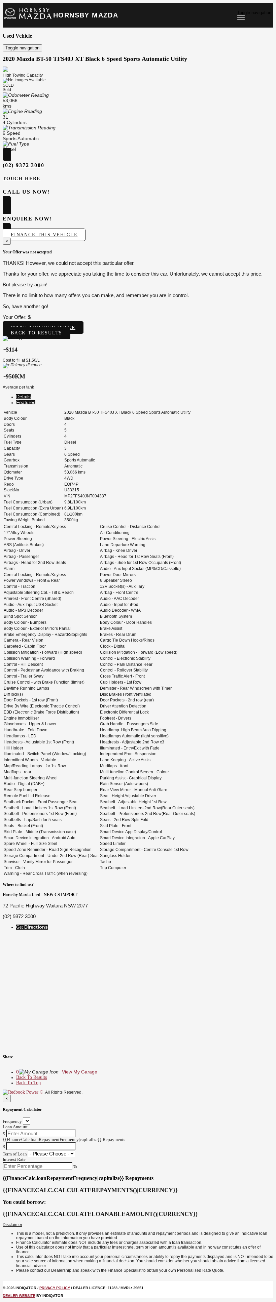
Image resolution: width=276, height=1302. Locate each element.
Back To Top (28, 1082)
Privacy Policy (54, 1288)
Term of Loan (15, 1153)
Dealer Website (19, 1296)
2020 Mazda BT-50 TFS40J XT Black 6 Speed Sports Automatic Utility (95, 58)
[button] (138, 1225)
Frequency (12, 1121)
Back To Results (31, 1077)
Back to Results (36, 332)
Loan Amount (15, 1126)
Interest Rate (14, 1159)
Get (32, 927)
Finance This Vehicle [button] (44, 234)
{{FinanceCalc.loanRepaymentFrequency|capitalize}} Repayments (64, 1139)
